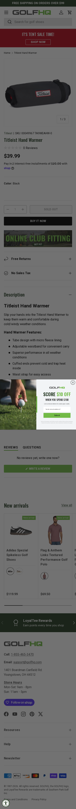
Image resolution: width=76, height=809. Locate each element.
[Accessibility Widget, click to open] (6, 803)
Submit (57, 415)
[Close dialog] (73, 382)
